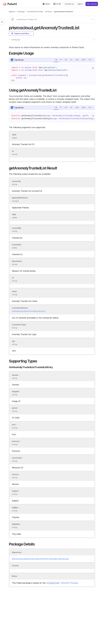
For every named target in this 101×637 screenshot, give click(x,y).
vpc (13, 341)
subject (15, 491)
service (15, 474)
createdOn (16, 245)
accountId (16, 181)
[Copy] (93, 68)
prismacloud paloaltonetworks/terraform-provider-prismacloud (40, 559)
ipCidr (14, 408)
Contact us (69, 4)
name (14, 291)
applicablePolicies (20, 198)
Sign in (80, 4)
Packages (21, 12)
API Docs (48, 12)
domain (15, 375)
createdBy (16, 228)
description (17, 261)
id (13, 151)
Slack (47, 4)
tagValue (16, 524)
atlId (14, 135)
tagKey (15, 507)
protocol (15, 441)
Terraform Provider (62, 583)
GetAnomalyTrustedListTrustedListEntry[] (29, 311)
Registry (12, 12)
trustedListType (19, 325)
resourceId (16, 458)
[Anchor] (81, 27)
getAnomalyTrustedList (63, 12)
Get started (92, 4)
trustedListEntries (20, 308)
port (14, 425)
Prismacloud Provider (35, 12)
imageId (15, 391)
